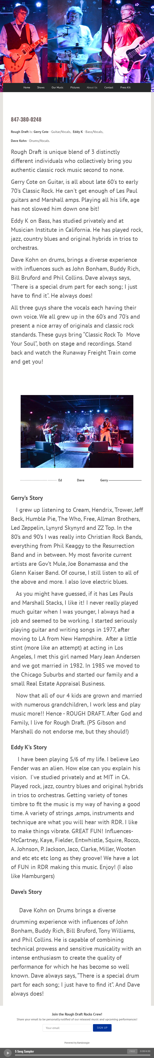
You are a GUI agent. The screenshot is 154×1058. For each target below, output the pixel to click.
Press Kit (125, 87)
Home (26, 87)
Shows (41, 87)
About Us (92, 87)
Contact (108, 87)
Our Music (57, 87)
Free (132, 1051)
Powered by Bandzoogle (77, 1042)
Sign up (102, 1027)
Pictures (75, 87)
